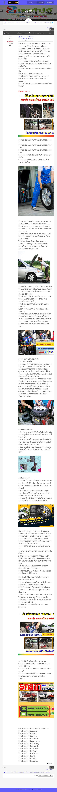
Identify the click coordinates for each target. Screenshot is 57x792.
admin (10, 37)
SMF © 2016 (22, 789)
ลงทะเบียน (42, 16)
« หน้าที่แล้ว (49, 27)
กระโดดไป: (36, 775)
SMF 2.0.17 (18, 789)
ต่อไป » (52, 27)
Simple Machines (28, 789)
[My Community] (13, 2)
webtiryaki (39, 789)
